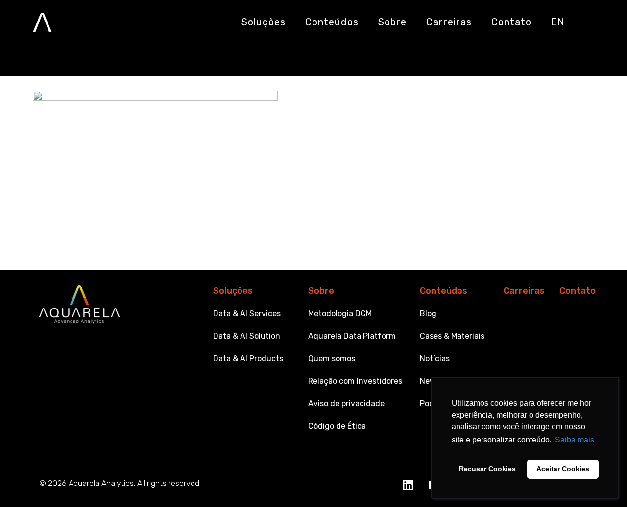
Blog (428, 313)
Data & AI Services (247, 313)
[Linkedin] (408, 484)
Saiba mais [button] (574, 440)
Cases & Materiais (452, 336)
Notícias (435, 358)
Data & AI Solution (246, 336)
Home (37, 55)
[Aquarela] (42, 22)
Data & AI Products (248, 358)
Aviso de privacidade (346, 403)
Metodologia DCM (340, 313)
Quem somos (331, 358)
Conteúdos (443, 291)
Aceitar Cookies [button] (562, 469)
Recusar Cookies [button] (487, 469)
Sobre (321, 291)
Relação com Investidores (355, 381)
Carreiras (524, 291)
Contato (577, 291)
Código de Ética (337, 426)
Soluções (233, 291)
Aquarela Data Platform (352, 336)
